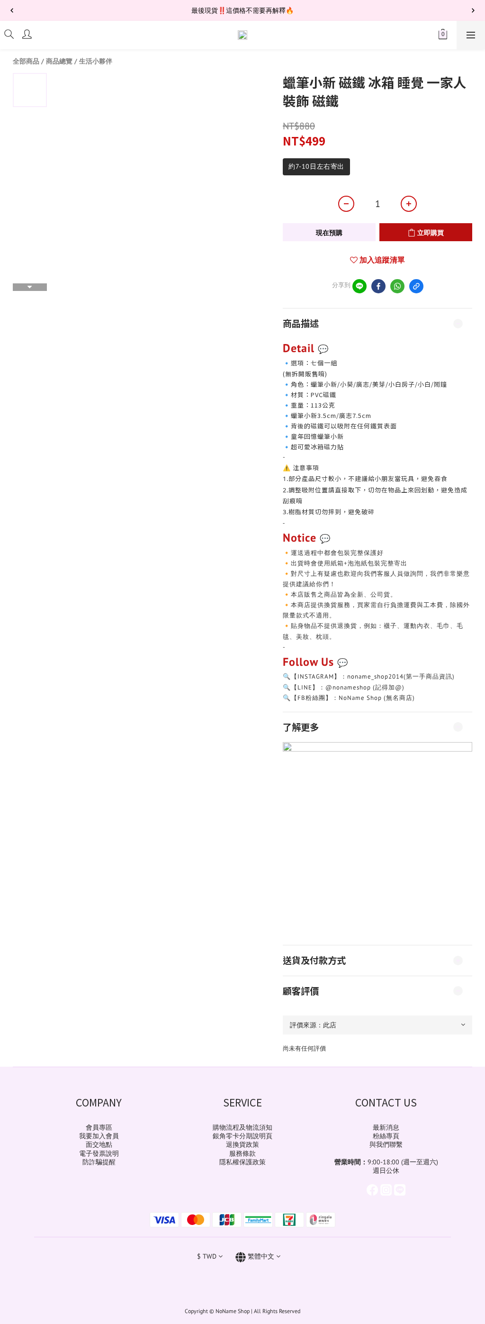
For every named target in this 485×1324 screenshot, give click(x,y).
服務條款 (242, 1153)
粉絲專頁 (386, 1136)
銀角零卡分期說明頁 (242, 1136)
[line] (359, 286)
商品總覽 (59, 61)
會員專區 (99, 1127)
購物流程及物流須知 (242, 1127)
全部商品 (26, 61)
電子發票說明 (99, 1153)
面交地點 (99, 1144)
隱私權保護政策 (242, 1162)
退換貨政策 (242, 1144)
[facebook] (378, 286)
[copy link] (416, 286)
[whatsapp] (397, 286)
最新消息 (386, 1127)
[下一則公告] (473, 10)
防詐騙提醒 (99, 1162)
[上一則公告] (12, 10)
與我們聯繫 (386, 1144)
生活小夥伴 (95, 61)
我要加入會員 (99, 1136)
